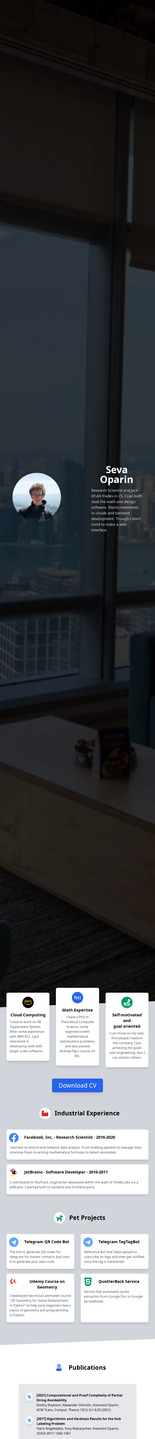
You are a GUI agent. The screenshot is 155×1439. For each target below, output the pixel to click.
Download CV (77, 1085)
